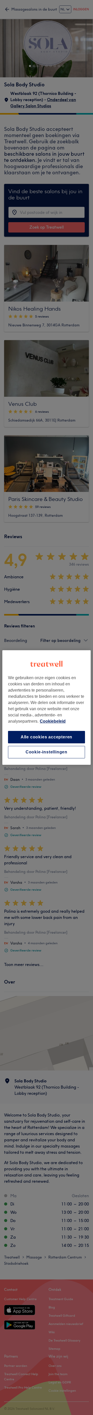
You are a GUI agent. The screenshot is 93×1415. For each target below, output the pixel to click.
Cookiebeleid (53, 721)
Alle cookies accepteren (46, 737)
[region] (46, 707)
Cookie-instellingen (46, 752)
